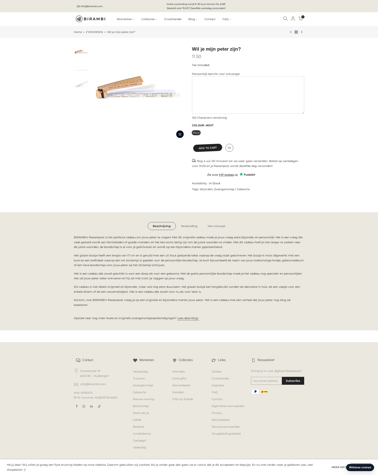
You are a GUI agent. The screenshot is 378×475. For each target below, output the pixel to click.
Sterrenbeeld (181, 385)
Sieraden (178, 392)
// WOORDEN (94, 32)
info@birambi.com (92, 6)
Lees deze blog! (188, 318)
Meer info (339, 467)
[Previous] (98, 93)
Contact (210, 19)
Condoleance (142, 433)
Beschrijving (162, 226)
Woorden (206, 189)
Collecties (148, 19)
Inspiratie (218, 385)
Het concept (216, 226)
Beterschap (141, 406)
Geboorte (139, 392)
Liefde (137, 420)
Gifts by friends (182, 399)
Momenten (124, 19)
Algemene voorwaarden (228, 406)
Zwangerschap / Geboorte (232, 189)
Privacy (217, 413)
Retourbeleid (220, 420)
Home (78, 32)
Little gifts (179, 378)
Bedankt (139, 426)
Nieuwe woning (143, 399)
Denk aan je (141, 413)
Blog (191, 19)
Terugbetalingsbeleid (226, 433)
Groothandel (173, 19)
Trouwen (139, 378)
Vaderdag (139, 447)
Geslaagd (139, 440)
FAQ (225, 19)
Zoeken (217, 371)
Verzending (189, 226)
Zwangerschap (143, 385)
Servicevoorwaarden (226, 426)
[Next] (179, 93)
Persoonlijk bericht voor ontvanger (216, 74)
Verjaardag (140, 371)
